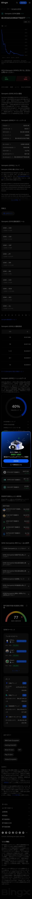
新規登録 (16, 460)
